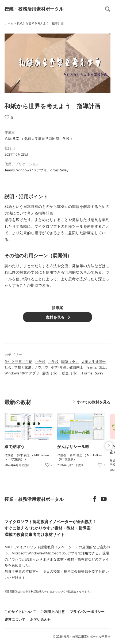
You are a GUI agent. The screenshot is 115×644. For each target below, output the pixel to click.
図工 (102, 367)
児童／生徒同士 (93, 361)
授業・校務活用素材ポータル (34, 8)
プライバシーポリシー (87, 611)
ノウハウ (41, 367)
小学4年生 (59, 367)
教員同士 (76, 367)
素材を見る (55, 317)
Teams (91, 367)
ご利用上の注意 (53, 611)
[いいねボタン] (7, 117)
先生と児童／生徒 (18, 361)
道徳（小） (50, 373)
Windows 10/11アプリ (22, 373)
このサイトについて (20, 611)
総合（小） (70, 373)
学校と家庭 (23, 367)
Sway (99, 373)
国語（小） (70, 361)
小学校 (40, 361)
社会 (8, 367)
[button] (109, 446)
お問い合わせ (40, 619)
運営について (15, 619)
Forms (87, 373)
